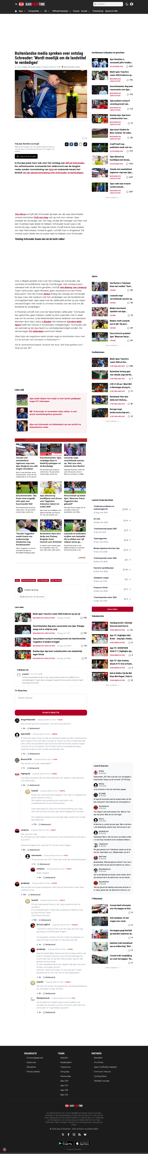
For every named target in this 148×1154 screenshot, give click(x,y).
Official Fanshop (60, 11)
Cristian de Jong (28, 67)
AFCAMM (102, 794)
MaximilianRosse (105, 869)
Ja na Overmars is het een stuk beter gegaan (110, 789)
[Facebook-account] (68, 1134)
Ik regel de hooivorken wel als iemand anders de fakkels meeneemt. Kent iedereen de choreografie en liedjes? (112, 800)
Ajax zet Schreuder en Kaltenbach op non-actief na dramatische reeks (55, 425)
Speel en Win (111, 11)
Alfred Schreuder (74, 163)
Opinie (113, 290)
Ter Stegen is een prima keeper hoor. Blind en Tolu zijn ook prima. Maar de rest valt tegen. (112, 813)
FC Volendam (36, 331)
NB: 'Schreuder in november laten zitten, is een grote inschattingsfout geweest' (53, 412)
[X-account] (63, 1134)
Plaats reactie (51, 712)
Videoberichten (117, 630)
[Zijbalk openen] (16, 4)
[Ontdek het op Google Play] (65, 1143)
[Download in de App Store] (82, 1143)
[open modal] (131, 4)
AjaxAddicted (103, 831)
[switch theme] (127, 4)
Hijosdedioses (104, 806)
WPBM (101, 771)
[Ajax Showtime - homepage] (32, 4)
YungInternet (103, 844)
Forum (76, 11)
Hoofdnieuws (116, 66)
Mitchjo (101, 784)
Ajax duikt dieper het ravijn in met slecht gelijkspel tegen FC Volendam (55, 399)
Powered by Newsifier (74, 1149)
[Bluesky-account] (85, 1134)
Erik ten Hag (41, 217)
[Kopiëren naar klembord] (85, 144)
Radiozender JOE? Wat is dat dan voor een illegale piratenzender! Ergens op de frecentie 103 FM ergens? (112, 778)
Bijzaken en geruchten (44, 618)
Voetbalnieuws (117, 366)
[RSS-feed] (79, 1134)
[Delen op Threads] (67, 144)
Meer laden (112, 609)
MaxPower (103, 857)
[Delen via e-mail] (80, 144)
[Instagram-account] (74, 1134)
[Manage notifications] (4, 1149)
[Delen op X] (76, 144)
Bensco (101, 819)
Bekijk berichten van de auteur (32, 597)
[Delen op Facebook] (71, 144)
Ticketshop (97, 11)
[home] (16, 11)
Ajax (51, 169)
